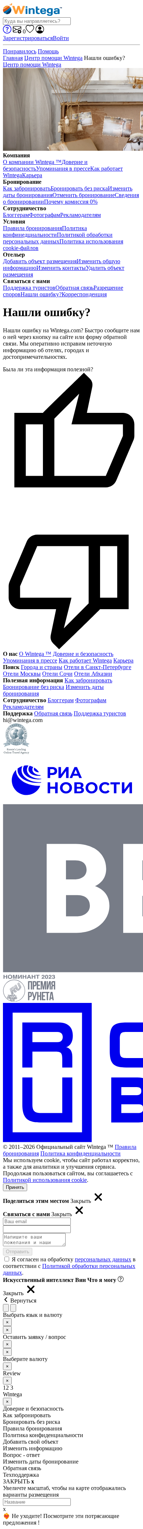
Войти (61, 38)
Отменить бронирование (83, 195)
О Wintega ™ (35, 654)
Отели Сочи (57, 674)
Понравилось (19, 51)
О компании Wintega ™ (32, 162)
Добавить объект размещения (40, 261)
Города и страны (41, 667)
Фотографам (44, 215)
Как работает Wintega (85, 660)
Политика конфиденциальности (80, 1153)
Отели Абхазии (93, 674)
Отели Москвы (22, 674)
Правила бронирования (32, 228)
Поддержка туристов (29, 288)
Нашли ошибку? (41, 294)
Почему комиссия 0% (71, 202)
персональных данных (103, 1259)
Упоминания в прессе (63, 168)
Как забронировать (27, 188)
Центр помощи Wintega (53, 58)
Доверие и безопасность (83, 654)
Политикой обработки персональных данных (58, 238)
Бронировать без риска (79, 188)
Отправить (17, 1251)
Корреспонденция (84, 294)
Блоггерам (16, 215)
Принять (15, 1187)
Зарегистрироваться (28, 38)
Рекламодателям (80, 215)
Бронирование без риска (33, 687)
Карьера (32, 175)
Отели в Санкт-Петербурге (97, 667)
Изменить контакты (61, 268)
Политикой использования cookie (45, 1180)
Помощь (48, 51)
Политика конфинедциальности (45, 231)
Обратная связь (74, 288)
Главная (13, 58)
